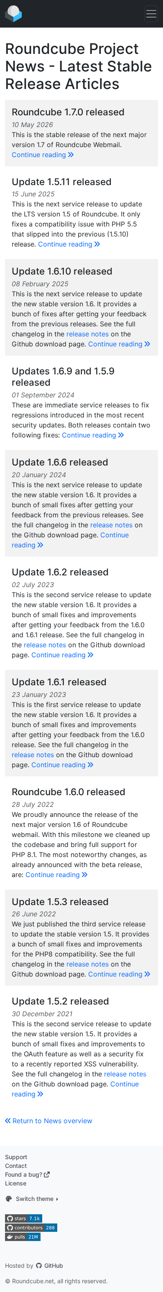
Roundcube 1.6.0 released (68, 791)
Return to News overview (52, 1121)
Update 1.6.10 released (62, 271)
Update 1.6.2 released (60, 571)
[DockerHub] (23, 1236)
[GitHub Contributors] (31, 1227)
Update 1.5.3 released (60, 901)
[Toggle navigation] (151, 13)
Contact (16, 1165)
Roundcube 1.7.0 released (68, 111)
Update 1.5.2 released (60, 1001)
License (15, 1183)
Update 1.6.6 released (60, 462)
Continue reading (39, 154)
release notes (87, 334)
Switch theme (34, 1198)
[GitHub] (23, 1217)
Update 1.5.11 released (62, 181)
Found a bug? (23, 1174)
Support (16, 1156)
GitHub (53, 1265)
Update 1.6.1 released (59, 681)
